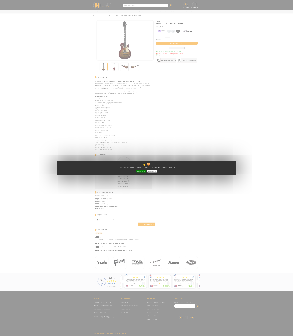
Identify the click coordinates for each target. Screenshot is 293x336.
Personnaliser (152, 171)
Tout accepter (141, 171)
